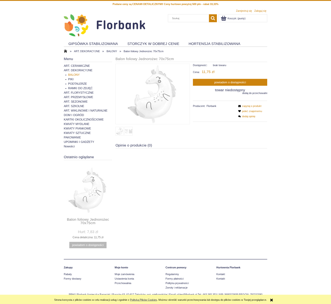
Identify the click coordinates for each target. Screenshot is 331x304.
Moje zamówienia (124, 274)
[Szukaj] (213, 18)
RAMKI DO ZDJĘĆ (80, 88)
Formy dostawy (72, 278)
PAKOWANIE (72, 137)
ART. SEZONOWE (76, 101)
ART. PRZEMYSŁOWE (78, 97)
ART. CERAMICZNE (77, 65)
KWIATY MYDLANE (76, 124)
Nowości (69, 146)
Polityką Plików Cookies (143, 299)
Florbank (211, 105)
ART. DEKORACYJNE (78, 70)
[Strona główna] (104, 25)
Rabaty (68, 274)
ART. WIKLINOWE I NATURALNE (85, 110)
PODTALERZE (77, 83)
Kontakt (220, 274)
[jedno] (119, 131)
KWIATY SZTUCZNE (77, 133)
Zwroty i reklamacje (177, 287)
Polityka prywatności (177, 283)
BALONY (74, 74)
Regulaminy (172, 274)
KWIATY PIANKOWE (77, 128)
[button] (249, 105)
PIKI (71, 79)
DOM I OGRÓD (74, 115)
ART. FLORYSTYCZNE (79, 92)
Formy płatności (175, 278)
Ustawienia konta (124, 278)
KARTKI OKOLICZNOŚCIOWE (84, 119)
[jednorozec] (128, 131)
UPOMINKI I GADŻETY (79, 142)
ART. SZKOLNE (74, 106)
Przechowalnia (123, 283)
